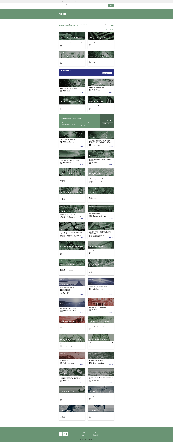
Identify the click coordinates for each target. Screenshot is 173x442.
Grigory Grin (96, 252)
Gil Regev (70, 180)
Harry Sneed (67, 399)
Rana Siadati (71, 235)
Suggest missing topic (107, 73)
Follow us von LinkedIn (107, 120)
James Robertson (103, 181)
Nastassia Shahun (96, 89)
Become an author (95, 435)
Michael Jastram (96, 380)
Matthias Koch (74, 310)
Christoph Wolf (96, 328)
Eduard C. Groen (69, 310)
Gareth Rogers (96, 108)
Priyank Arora (67, 253)
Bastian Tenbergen (65, 291)
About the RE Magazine (85, 434)
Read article (81, 92)
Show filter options (102, 24)
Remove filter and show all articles (109, 29)
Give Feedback (95, 432)
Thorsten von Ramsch (68, 162)
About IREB (83, 432)
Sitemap (80, 439)
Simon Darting (102, 235)
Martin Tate (95, 309)
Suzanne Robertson (98, 181)
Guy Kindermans (96, 61)
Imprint (83, 439)
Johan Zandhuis (67, 362)
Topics (111, 5)
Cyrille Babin (67, 45)
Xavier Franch (76, 216)
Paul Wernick (75, 235)
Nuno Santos (67, 108)
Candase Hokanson (101, 362)
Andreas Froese (80, 291)
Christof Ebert (67, 380)
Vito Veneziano (79, 235)
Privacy (86, 439)
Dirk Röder (101, 215)
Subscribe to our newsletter (106, 123)
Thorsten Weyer (76, 291)
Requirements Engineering (66, 5)
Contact (83, 435)
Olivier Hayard (79, 180)
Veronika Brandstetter (69, 292)
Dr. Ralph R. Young (96, 398)
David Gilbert (98, 215)
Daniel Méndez (71, 216)
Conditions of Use (91, 439)
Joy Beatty (97, 362)
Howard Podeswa (96, 144)
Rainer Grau (95, 162)
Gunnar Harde (96, 288)
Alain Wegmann (74, 180)
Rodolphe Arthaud (67, 345)
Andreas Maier (98, 235)
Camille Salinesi (67, 141)
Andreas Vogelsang (80, 216)
